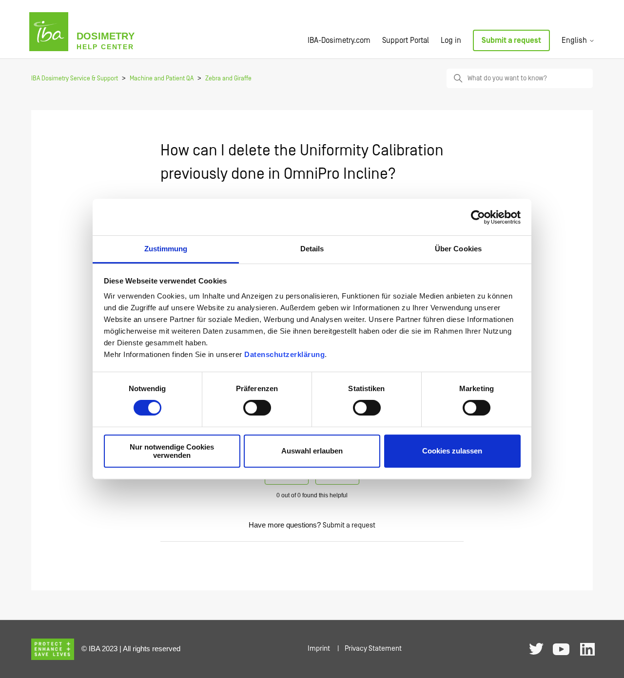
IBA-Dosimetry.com (339, 40)
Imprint (319, 648)
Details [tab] (312, 249)
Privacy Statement (373, 648)
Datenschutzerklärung (284, 354)
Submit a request (511, 40)
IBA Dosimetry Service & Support (74, 78)
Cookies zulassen (452, 451)
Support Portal (405, 40)
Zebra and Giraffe (228, 78)
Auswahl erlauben (312, 451)
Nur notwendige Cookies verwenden (172, 451)
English (575, 40)
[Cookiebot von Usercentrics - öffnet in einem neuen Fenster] (478, 217)
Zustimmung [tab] (166, 249)
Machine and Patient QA (162, 78)
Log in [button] (451, 40)
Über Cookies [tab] (458, 249)
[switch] (257, 407)
